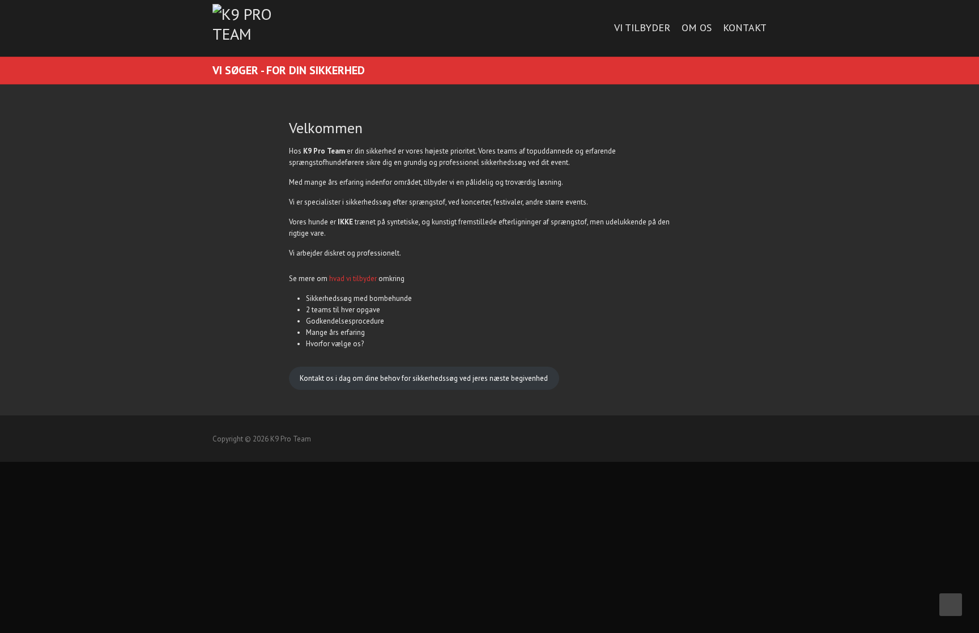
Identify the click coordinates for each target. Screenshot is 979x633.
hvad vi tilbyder (353, 278)
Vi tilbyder (642, 27)
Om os (697, 27)
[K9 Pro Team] (254, 24)
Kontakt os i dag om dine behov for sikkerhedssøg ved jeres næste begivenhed (424, 378)
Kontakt (745, 27)
